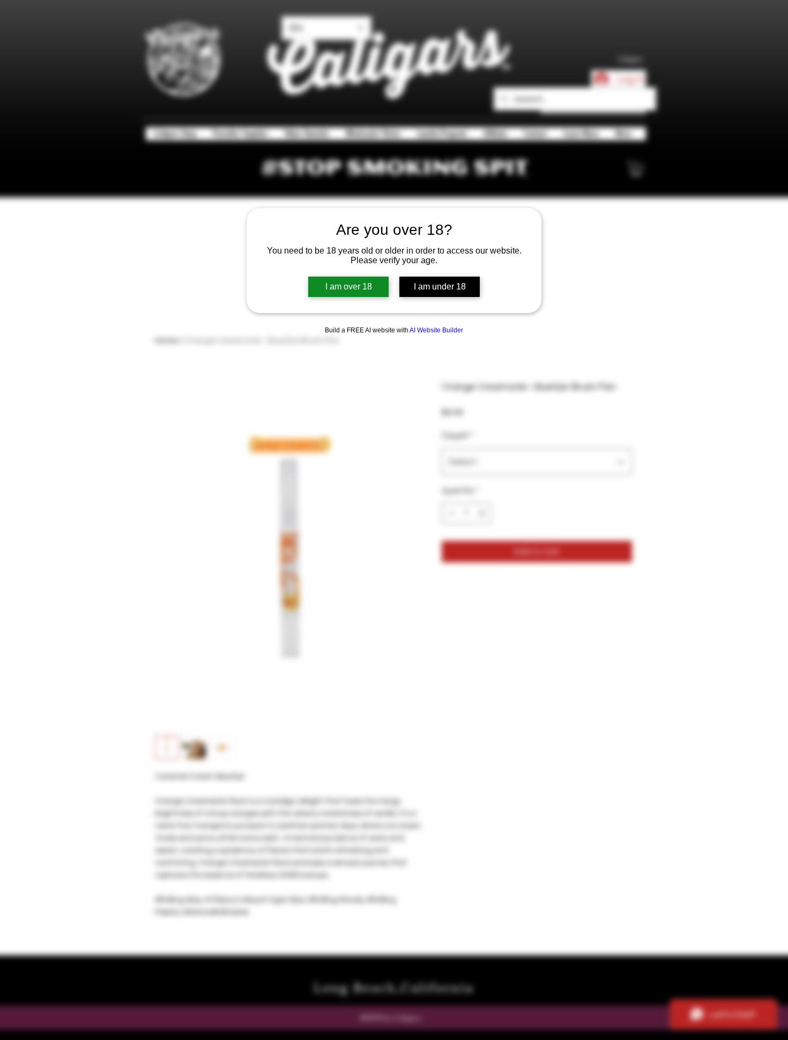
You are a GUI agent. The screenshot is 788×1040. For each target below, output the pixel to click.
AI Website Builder (436, 330)
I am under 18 (440, 286)
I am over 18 (348, 286)
